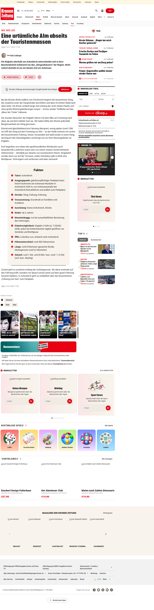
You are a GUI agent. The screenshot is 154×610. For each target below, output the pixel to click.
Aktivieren (65, 89)
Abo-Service (8, 579)
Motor (100, 17)
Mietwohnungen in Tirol (95, 126)
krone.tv (111, 17)
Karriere (103, 573)
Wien (38, 17)
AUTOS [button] (97, 93)
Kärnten (56, 23)
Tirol (72, 23)
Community (40, 2)
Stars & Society (56, 17)
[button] (104, 17)
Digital (92, 17)
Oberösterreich (37, 23)
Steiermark (47, 23)
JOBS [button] (91, 93)
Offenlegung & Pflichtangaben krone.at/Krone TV (21, 567)
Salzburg (65, 23)
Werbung (93, 573)
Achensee (9, 300)
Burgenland (25, 23)
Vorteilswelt (20, 2)
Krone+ (19, 17)
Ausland (84, 17)
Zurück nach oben (57, 600)
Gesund (75, 17)
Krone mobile (65, 2)
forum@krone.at (59, 364)
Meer (14, 305)
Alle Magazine (107, 513)
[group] (10, 324)
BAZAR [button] (103, 93)
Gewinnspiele (52, 2)
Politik (45, 17)
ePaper (30, 2)
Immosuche (77, 2)
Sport (67, 17)
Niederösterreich (13, 23)
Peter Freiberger (15, 55)
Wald (7, 305)
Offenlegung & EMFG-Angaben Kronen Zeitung (57, 567)
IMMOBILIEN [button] (83, 93)
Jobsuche (88, 2)
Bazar (97, 2)
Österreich (29, 17)
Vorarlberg (80, 23)
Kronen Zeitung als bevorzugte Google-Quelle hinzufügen (39, 89)
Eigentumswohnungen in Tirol (96, 123)
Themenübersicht (67, 360)
